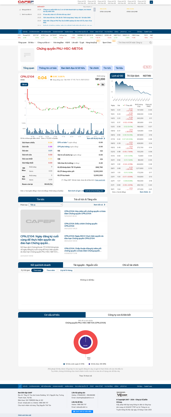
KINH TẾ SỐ (99, 32)
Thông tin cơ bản (48, 68)
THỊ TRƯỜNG (108, 32)
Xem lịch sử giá (74, 191)
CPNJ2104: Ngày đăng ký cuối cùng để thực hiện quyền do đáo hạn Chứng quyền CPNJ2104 (39, 240)
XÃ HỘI (25, 32)
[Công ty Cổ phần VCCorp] (122, 396)
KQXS (67, 42)
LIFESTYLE (123, 32)
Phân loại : (24, 205)
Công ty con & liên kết (119, 314)
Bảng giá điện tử (26, 9)
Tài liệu (119, 68)
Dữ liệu (139, 32)
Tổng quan (22, 42)
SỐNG (116, 32)
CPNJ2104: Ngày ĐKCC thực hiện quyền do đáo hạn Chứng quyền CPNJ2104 (84, 237)
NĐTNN (147, 75)
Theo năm (51, 270)
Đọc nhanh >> (87, 7)
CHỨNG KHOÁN (34, 32)
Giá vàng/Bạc (58, 42)
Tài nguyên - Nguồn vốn (85, 265)
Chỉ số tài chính (130, 265)
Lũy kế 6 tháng (66, 270)
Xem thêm (144, 192)
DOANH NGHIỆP (58, 32)
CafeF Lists (148, 32)
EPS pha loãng (68, 147)
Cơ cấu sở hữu (51, 314)
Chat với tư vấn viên (83, 411)
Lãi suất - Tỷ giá (78, 42)
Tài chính (94, 68)
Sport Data (107, 42)
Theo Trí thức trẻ (85, 376)
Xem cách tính (100, 180)
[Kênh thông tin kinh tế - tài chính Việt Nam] (26, 3)
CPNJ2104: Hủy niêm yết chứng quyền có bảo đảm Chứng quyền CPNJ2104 (85, 212)
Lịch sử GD (117, 75)
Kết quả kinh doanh (41, 265)
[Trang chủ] (20, 31)
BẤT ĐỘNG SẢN (46, 32)
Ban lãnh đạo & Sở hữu (73, 68)
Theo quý (37, 270)
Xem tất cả (98, 205)
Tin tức (107, 68)
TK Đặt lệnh (133, 75)
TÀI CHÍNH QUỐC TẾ (81, 32)
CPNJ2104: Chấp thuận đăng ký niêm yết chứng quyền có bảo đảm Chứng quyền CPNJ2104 (82, 250)
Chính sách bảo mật (24, 415)
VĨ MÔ (92, 32)
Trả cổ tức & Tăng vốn (85, 199)
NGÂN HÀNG (69, 32)
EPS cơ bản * (67, 142)
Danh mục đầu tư (27, 14)
